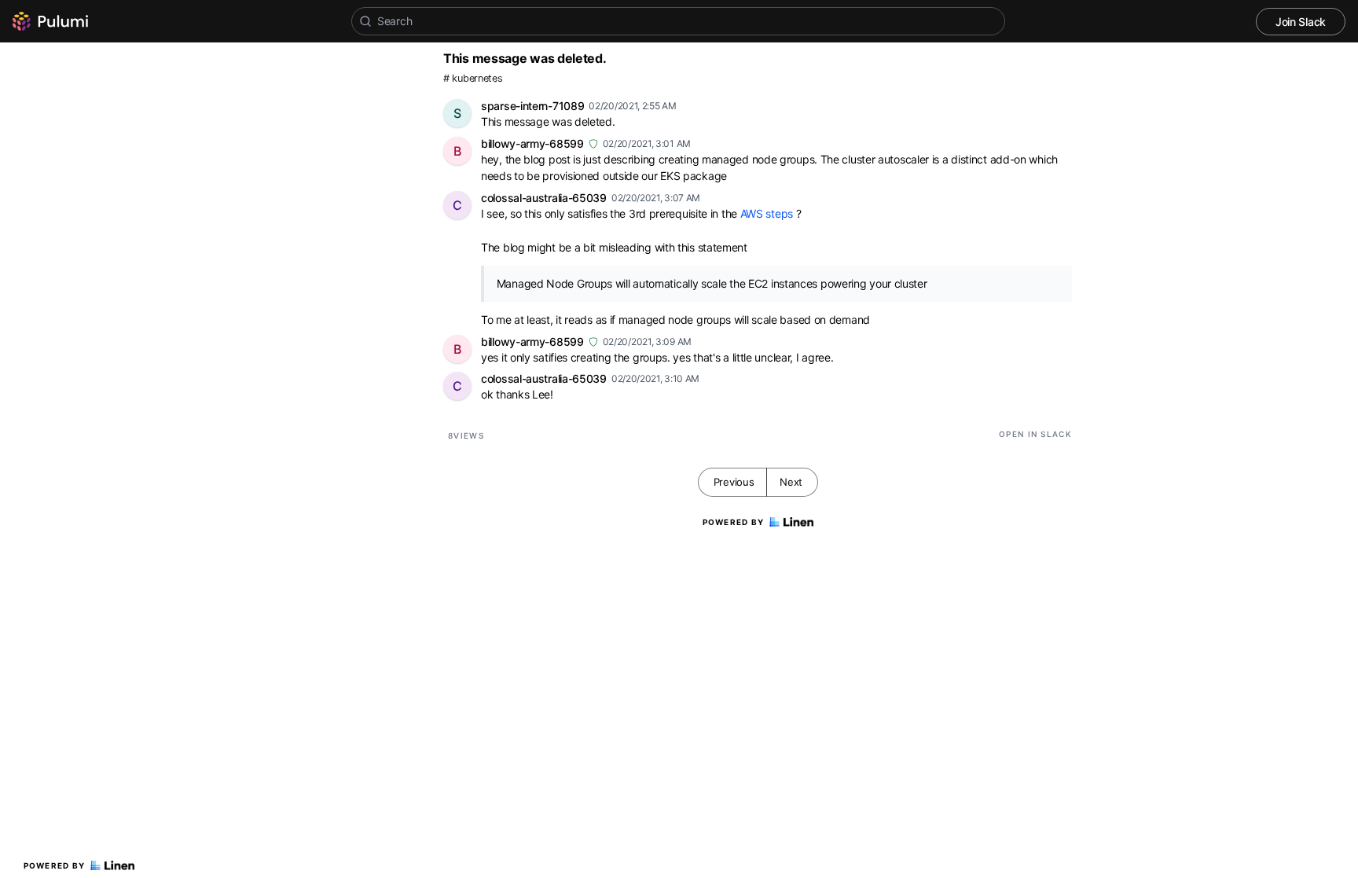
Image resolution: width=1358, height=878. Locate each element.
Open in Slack (1035, 434)
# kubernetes (472, 78)
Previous (734, 482)
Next (791, 482)
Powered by (55, 865)
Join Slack (1300, 21)
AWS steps (766, 213)
